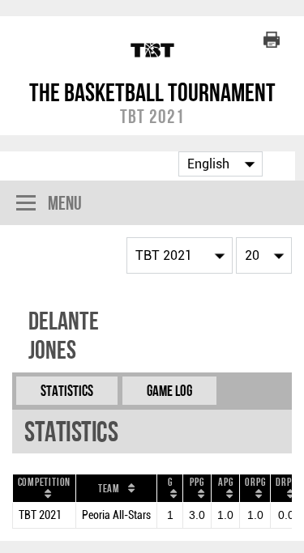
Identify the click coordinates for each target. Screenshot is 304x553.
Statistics (67, 390)
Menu (65, 203)
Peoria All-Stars (116, 515)
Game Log (169, 390)
